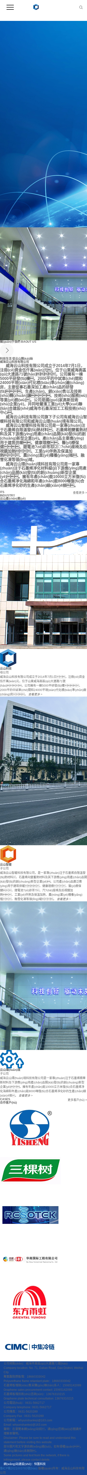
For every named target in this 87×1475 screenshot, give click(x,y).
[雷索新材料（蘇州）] (30, 1214)
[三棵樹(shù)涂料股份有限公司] (30, 1170)
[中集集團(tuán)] (30, 1347)
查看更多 (80, 493)
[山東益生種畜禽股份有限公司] (30, 1126)
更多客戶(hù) (77, 1100)
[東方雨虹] (30, 1303)
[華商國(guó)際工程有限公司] (30, 1259)
